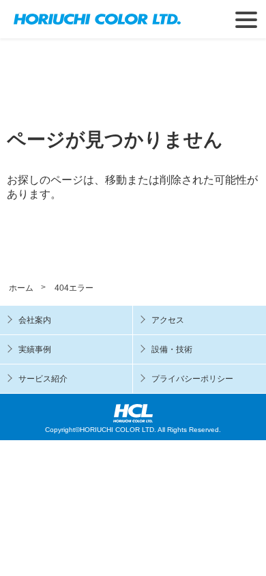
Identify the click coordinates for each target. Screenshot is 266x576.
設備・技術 (171, 349)
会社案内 (34, 320)
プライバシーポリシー (192, 379)
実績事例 (34, 349)
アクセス (167, 320)
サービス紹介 (43, 379)
